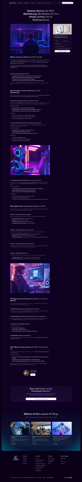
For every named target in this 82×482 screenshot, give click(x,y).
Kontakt (48, 2)
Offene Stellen (50, 461)
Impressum (44, 477)
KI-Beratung (26, 2)
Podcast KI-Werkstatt (51, 460)
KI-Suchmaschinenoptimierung (40, 460)
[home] (13, 3)
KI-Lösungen (25, 461)
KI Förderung (63, 463)
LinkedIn (32, 374)
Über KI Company (50, 458)
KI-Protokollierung (38, 470)
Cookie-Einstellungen (50, 477)
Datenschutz (39, 477)
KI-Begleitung (25, 463)
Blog (44, 2)
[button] (32, 3)
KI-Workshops (20, 2)
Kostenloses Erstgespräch (67, 2)
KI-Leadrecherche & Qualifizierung (40, 465)
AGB (35, 477)
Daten (67, 48)
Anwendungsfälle (63, 458)
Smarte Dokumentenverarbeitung (40, 463)
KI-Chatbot (37, 458)
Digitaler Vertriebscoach (38, 461)
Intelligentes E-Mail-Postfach (39, 467)
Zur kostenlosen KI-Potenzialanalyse (41, 398)
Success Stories (63, 461)
